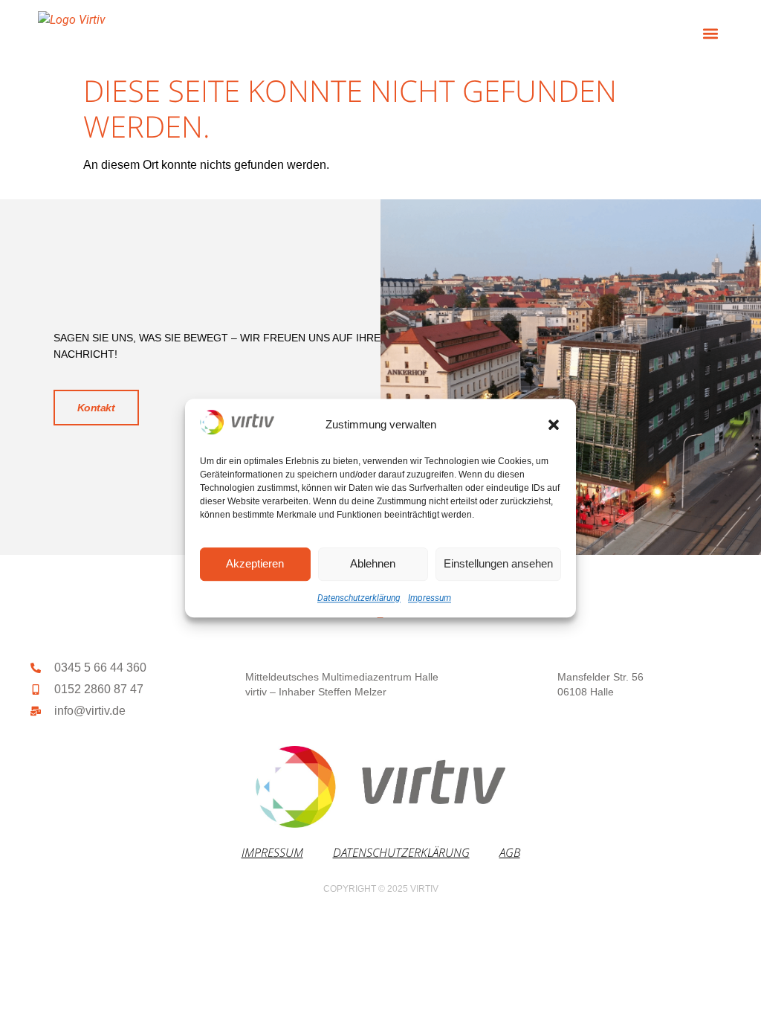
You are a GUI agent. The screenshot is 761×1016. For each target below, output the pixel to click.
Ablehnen (372, 563)
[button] (553, 424)
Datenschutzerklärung (359, 598)
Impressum (429, 598)
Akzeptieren (255, 563)
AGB (509, 852)
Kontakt (96, 408)
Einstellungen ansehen (498, 563)
